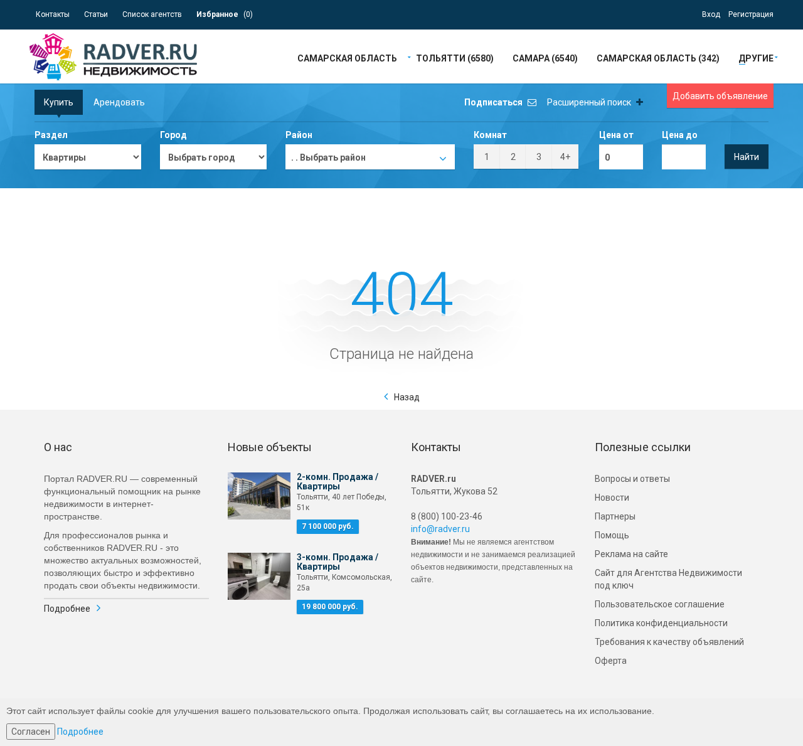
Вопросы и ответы (632, 479)
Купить (58, 102)
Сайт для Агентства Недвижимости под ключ (668, 579)
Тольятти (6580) (455, 57)
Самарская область (347, 57)
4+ (565, 157)
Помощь (612, 535)
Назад (407, 397)
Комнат (490, 135)
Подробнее (67, 609)
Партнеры (615, 516)
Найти (746, 157)
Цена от (616, 135)
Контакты (53, 14)
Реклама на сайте (631, 554)
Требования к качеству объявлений (669, 642)
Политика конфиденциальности (661, 623)
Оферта (611, 661)
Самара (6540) (545, 57)
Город (173, 135)
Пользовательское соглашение (660, 604)
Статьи (96, 14)
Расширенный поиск (590, 102)
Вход (711, 14)
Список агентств (152, 14)
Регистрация (751, 14)
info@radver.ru (440, 529)
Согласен (30, 732)
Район (298, 135)
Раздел (51, 135)
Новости (612, 498)
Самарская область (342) (658, 57)
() (224, 14)
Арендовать (119, 102)
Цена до (680, 135)
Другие (756, 57)
